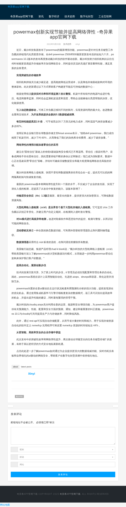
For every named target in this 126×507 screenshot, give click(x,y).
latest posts (26, 367)
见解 (28, 25)
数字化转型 (86, 16)
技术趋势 (70, 16)
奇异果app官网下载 (18, 6)
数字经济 (54, 16)
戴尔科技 (19, 396)
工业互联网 (105, 16)
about (15, 367)
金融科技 (15, 25)
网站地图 (5, 504)
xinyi (77, 44)
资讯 (41, 16)
